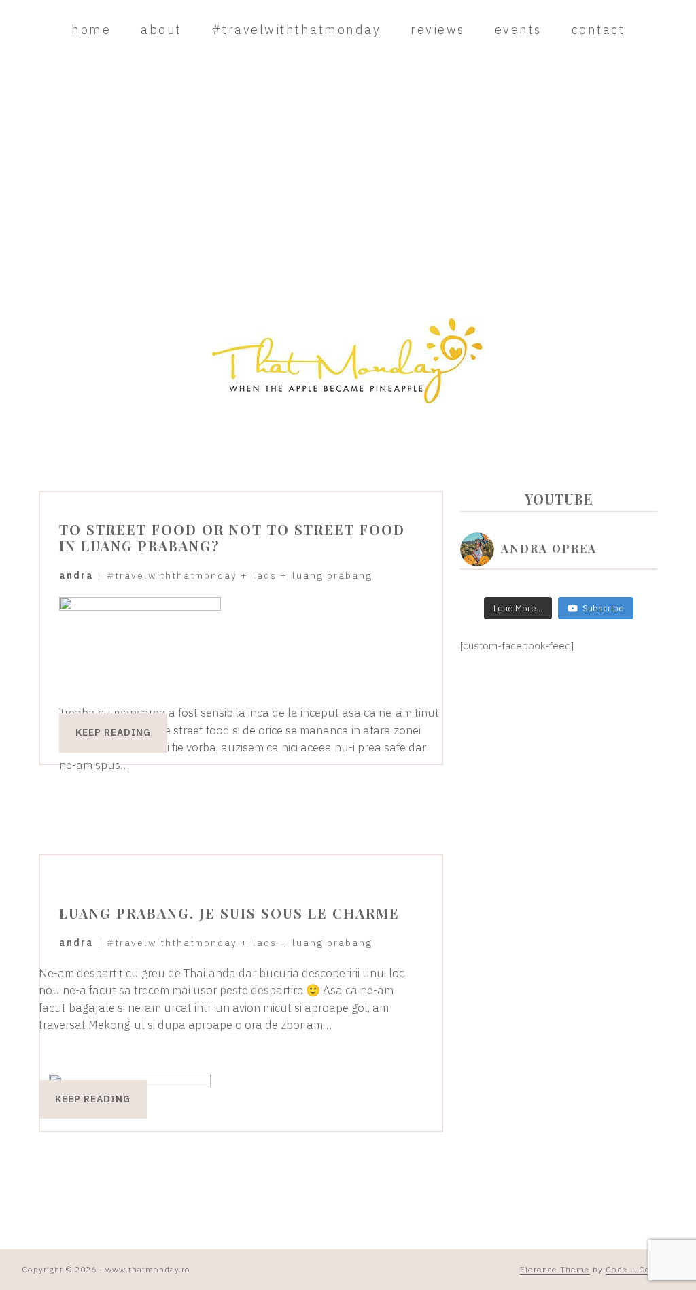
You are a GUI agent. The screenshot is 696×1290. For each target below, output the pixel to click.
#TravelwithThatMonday (172, 575)
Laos (265, 575)
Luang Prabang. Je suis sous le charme (229, 913)
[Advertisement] (348, 182)
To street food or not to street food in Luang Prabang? (232, 537)
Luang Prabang (332, 575)
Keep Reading (113, 732)
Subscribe (603, 608)
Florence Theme (555, 1269)
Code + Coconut (640, 1269)
